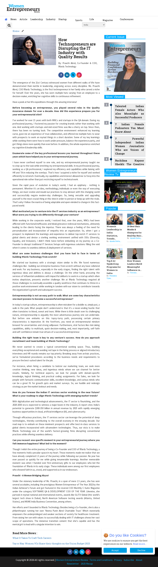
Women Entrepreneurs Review (72, 559)
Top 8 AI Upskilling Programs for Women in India (114, 267)
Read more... (139, 543)
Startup (62, 19)
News (13, 19)
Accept (115, 550)
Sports (78, 20)
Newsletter (73, 563)
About (139, 559)
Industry (50, 19)
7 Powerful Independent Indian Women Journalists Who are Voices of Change (129, 146)
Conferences (126, 19)
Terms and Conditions (101, 559)
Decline (141, 550)
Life (91, 19)
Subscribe (129, 559)
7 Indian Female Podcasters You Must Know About (129, 128)
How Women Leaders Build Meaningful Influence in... (134, 265)
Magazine (108, 20)
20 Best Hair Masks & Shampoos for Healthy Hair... (135, 231)
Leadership (36, 19)
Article (23, 19)
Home (16, 31)
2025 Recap (87, 563)
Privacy (118, 559)
